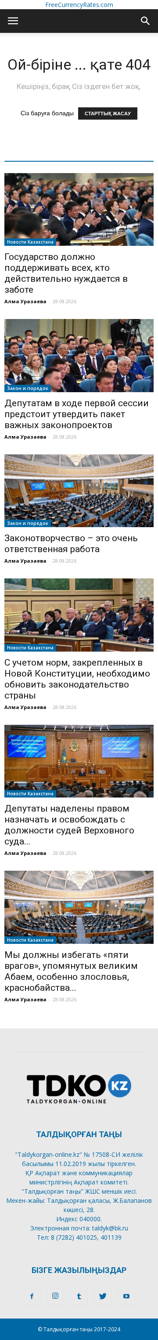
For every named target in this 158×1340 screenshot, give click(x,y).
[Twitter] (102, 1296)
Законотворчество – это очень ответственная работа (71, 543)
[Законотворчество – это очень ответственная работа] (79, 490)
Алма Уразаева (25, 301)
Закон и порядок (27, 388)
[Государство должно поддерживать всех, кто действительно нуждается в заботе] (79, 209)
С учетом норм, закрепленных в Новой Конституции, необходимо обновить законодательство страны (77, 679)
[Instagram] (55, 1296)
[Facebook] (31, 1296)
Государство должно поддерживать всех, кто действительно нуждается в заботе (66, 273)
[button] (145, 21)
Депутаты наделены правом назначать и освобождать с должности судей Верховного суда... (69, 825)
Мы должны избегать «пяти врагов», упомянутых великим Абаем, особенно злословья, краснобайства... (71, 971)
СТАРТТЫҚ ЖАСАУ (108, 113)
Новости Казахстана (30, 242)
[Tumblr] (79, 1296)
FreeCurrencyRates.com (79, 4)
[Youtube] (126, 1296)
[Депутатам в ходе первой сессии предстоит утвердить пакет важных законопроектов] (79, 355)
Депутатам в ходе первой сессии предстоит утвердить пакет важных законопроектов (76, 414)
